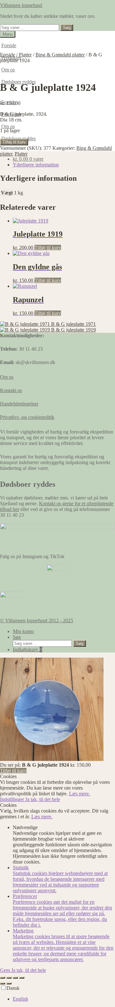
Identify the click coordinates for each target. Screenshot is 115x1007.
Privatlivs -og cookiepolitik (27, 417)
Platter (25, 54)
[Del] (15, 978)
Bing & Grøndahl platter (60, 54)
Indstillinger (12, 799)
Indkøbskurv (27, 649)
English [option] (20, 999)
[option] (64, 999)
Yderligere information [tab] (36, 164)
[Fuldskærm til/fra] (9, 978)
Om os (8, 126)
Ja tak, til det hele (42, 799)
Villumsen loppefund (21, 5)
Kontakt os (11, 390)
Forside (8, 45)
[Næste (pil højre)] (9, 983)
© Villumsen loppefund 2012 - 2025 (36, 620)
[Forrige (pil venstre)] (2, 983)
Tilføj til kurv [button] (47, 247)
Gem (5, 970)
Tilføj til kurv (14, 142)
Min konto (23, 631)
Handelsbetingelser (19, 403)
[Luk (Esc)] (21, 978)
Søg (67, 27)
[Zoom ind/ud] (2, 978)
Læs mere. (79, 793)
